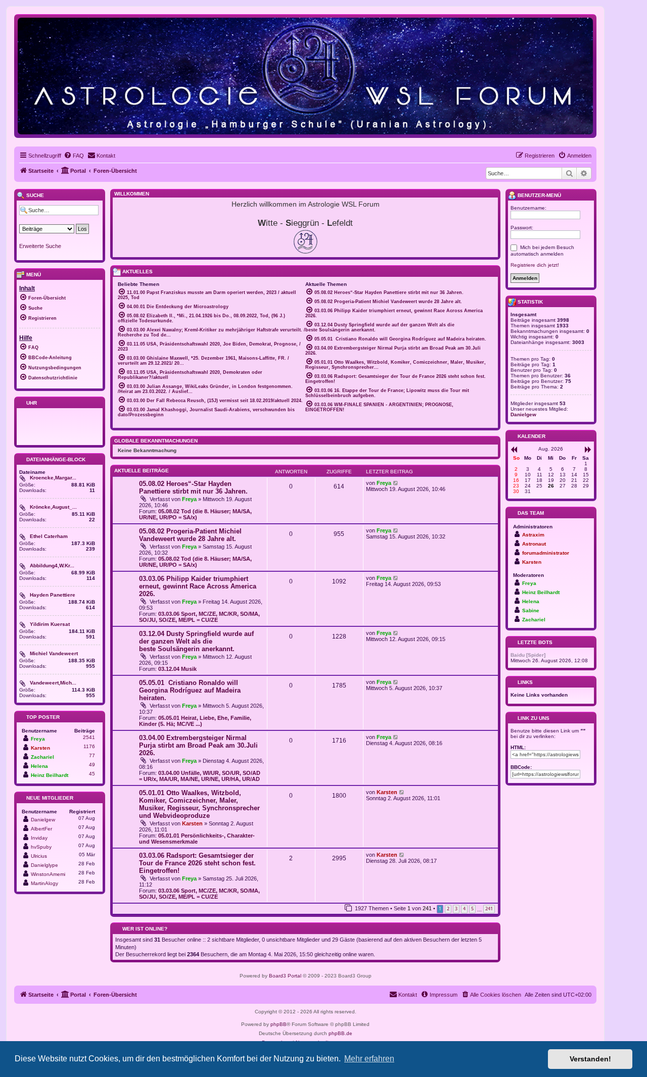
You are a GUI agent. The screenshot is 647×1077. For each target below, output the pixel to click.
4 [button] (464, 908)
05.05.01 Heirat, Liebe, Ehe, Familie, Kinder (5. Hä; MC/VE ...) (195, 721)
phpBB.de (340, 1033)
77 (92, 755)
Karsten (192, 823)
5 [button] (472, 908)
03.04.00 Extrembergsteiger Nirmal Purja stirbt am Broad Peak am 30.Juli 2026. (198, 745)
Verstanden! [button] (590, 1059)
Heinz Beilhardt (49, 775)
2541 (89, 737)
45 (92, 773)
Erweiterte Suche (40, 246)
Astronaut (534, 544)
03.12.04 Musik (177, 669)
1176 (89, 746)
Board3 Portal (285, 975)
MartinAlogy (44, 883)
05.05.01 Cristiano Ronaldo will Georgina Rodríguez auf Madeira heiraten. (190, 690)
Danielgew (43, 819)
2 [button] (448, 908)
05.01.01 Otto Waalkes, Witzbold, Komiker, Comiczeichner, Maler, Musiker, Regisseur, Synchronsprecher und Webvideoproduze (199, 804)
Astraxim (533, 534)
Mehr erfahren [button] (369, 1058)
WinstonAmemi (48, 874)
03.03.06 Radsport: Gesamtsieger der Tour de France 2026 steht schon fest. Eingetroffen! (197, 863)
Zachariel (42, 757)
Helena (39, 766)
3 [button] (456, 908)
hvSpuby (41, 847)
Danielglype (44, 865)
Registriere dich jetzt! (535, 265)
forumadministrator (545, 553)
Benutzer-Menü (538, 195)
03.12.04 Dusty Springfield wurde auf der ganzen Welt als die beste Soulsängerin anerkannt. (196, 641)
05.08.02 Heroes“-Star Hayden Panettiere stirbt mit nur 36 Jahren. (193, 487)
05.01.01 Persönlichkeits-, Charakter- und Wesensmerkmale (197, 839)
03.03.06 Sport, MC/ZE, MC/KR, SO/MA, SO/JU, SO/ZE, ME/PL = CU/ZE (199, 617)
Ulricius (39, 856)
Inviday (39, 838)
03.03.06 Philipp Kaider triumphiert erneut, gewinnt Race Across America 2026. (197, 586)
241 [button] (489, 908)
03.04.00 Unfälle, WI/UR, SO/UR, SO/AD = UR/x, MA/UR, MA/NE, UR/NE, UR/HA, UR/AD (199, 776)
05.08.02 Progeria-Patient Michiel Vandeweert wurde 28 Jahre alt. (190, 535)
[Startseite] (305, 75)
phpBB (278, 1024)
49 (92, 764)
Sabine (530, 610)
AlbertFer (41, 828)
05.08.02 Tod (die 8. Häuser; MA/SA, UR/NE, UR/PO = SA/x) (195, 514)
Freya (189, 499)
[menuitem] (74, 156)
